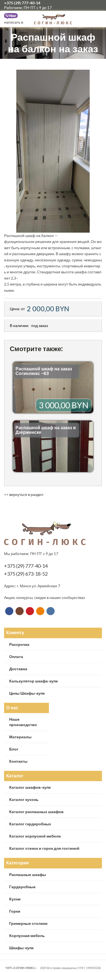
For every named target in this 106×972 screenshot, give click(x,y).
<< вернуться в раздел (23, 494)
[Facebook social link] (74, 5)
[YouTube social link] (86, 5)
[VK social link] (99, 5)
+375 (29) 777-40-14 (22, 3)
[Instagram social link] (80, 5)
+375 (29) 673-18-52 (26, 574)
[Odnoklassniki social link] (92, 5)
